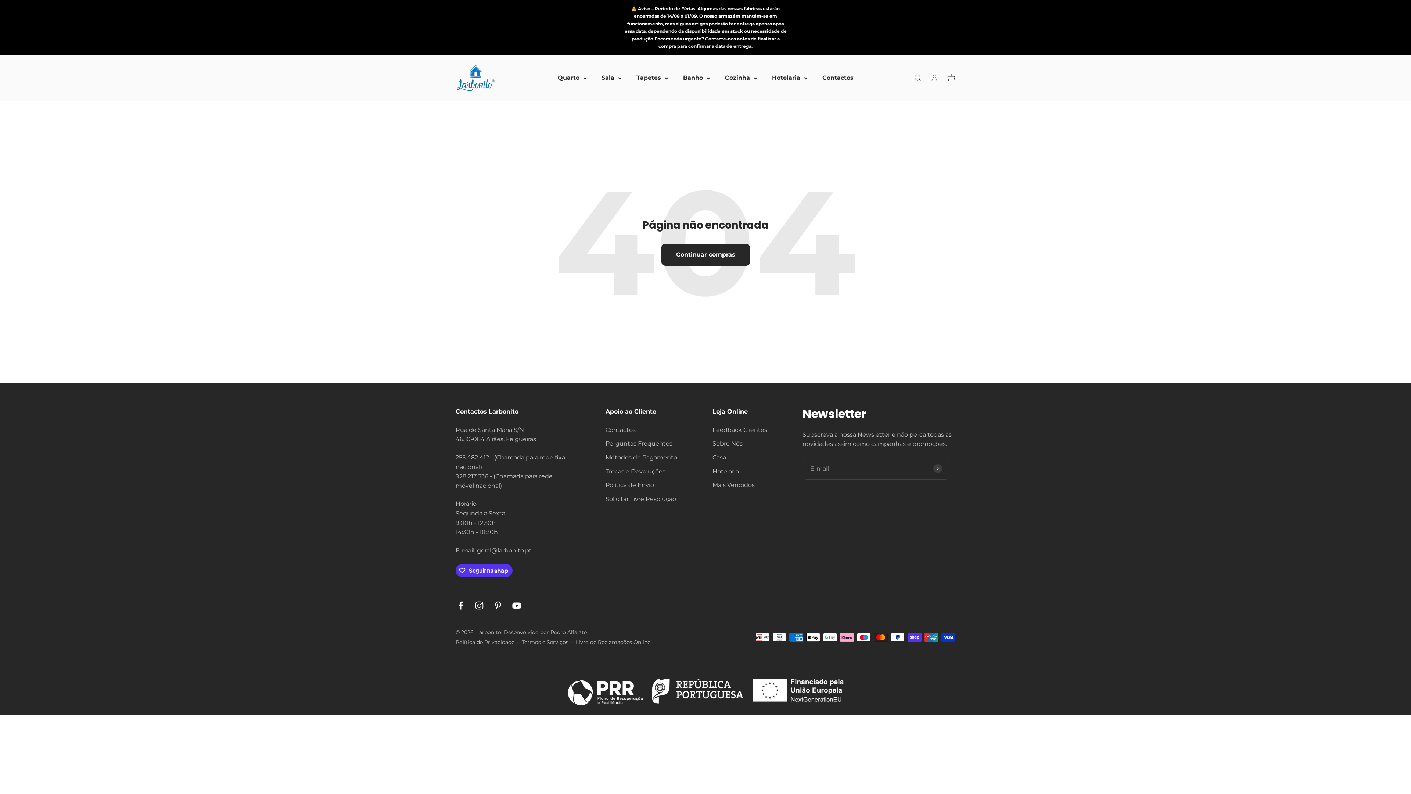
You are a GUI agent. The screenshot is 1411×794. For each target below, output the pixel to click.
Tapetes (648, 78)
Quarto (568, 78)
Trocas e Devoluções (635, 471)
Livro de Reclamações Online (613, 642)
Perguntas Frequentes (639, 443)
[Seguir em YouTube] (517, 606)
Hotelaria (786, 78)
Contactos (838, 78)
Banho (693, 78)
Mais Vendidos (733, 485)
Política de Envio (630, 485)
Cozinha (737, 78)
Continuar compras (705, 254)
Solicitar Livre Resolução (641, 499)
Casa (719, 457)
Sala (608, 78)
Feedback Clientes (739, 429)
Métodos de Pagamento (641, 457)
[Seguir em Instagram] (479, 606)
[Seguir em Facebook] (461, 606)
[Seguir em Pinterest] (498, 606)
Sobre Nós (727, 443)
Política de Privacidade (485, 642)
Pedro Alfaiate (568, 632)
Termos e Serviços (545, 642)
